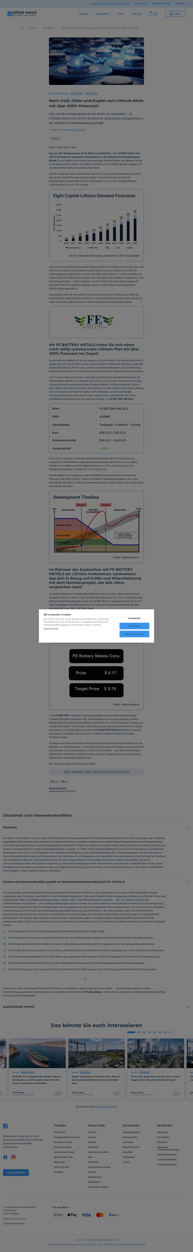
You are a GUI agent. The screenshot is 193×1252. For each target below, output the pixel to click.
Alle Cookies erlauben (134, 634)
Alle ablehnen (134, 626)
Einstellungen (134, 618)
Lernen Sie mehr (51, 629)
